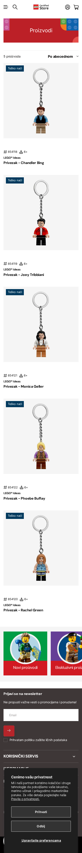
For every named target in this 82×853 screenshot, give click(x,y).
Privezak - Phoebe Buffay (24, 498)
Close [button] (41, 756)
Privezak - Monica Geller (23, 386)
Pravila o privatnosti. (25, 799)
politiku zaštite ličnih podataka (45, 740)
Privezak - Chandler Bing (23, 162)
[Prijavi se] (67, 7)
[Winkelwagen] (76, 7)
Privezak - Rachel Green (23, 610)
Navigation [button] (5, 7)
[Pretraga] (15, 7)
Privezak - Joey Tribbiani (23, 274)
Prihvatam (38, 740)
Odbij (41, 826)
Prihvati (41, 812)
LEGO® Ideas (11, 158)
